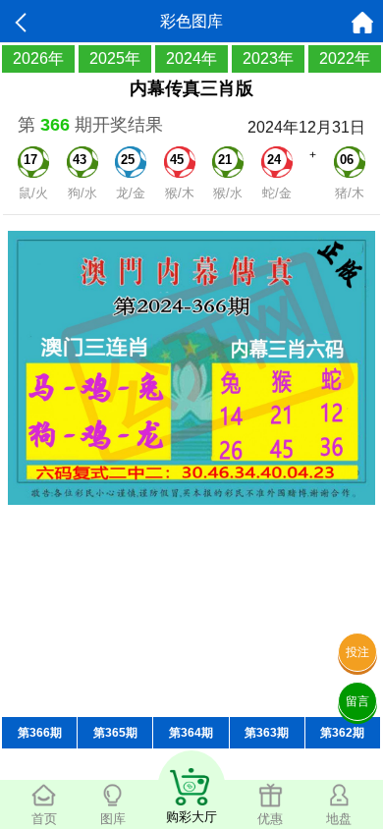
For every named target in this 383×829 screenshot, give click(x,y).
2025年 (114, 58)
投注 (357, 652)
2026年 (38, 58)
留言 (357, 701)
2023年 (268, 58)
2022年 (344, 58)
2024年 (191, 58)
